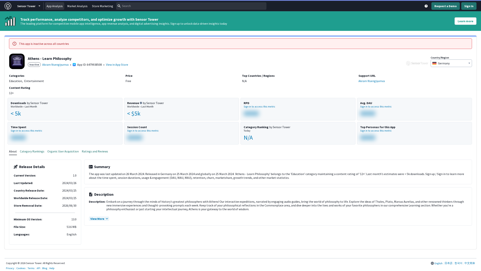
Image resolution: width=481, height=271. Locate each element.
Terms (31, 268)
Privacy (10, 268)
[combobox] (191, 6)
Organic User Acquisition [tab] (63, 151)
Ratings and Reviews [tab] (95, 151)
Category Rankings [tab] (32, 151)
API (38, 268)
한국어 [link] (458, 263)
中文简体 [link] (469, 263)
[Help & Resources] (426, 6)
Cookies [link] (21, 268)
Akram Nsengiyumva (55, 64)
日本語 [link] (448, 263)
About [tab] (13, 151)
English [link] (438, 263)
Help (51, 268)
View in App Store (117, 64)
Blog (44, 268)
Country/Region (440, 57)
